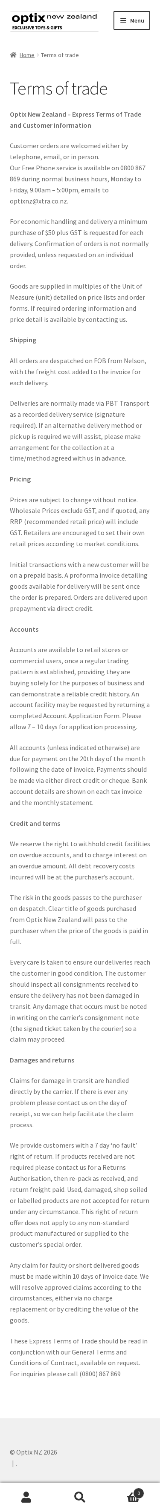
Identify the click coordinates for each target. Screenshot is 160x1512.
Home (27, 55)
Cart (123, 1490)
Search (80, 1497)
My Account (26, 1497)
